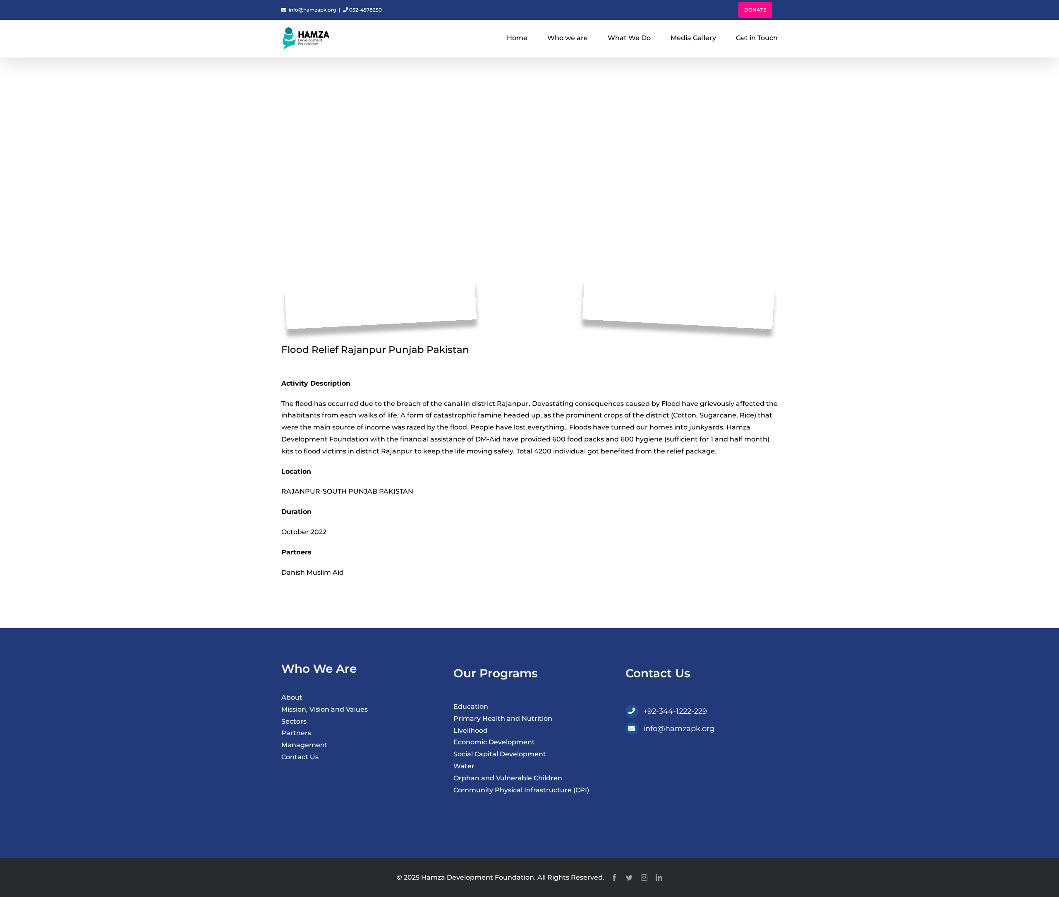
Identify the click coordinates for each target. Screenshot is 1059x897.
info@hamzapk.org (312, 10)
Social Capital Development (499, 754)
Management (304, 745)
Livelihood (470, 730)
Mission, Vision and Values (324, 709)
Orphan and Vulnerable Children (507, 778)
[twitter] (629, 877)
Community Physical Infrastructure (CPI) (521, 790)
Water (463, 766)
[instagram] (644, 877)
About (291, 697)
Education (470, 706)
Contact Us (300, 757)
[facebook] (614, 877)
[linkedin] (659, 877)
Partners (296, 733)
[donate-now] (687, 747)
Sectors (294, 721)
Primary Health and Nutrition (502, 718)
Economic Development (494, 742)
